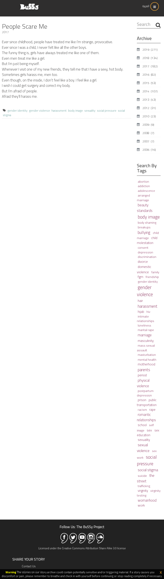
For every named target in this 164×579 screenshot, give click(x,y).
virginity (143, 490)
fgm (141, 277)
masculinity (146, 340)
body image (75, 110)
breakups (144, 227)
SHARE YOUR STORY (28, 559)
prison (142, 400)
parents (144, 370)
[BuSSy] (29, 5)
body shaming (147, 222)
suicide (143, 476)
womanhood (147, 500)
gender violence (39, 110)
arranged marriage (143, 197)
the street (145, 478)
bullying (144, 232)
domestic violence (144, 269)
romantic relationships (146, 417)
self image (145, 427)
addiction (144, 186)
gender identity (17, 110)
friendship (152, 277)
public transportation (147, 402)
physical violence (143, 383)
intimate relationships (145, 319)
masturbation (147, 354)
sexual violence (143, 447)
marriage (145, 334)
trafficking (144, 486)
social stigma (148, 469)
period (142, 375)
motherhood (146, 364)
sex (150, 430)
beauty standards (144, 208)
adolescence (146, 190)
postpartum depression (145, 393)
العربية (145, 6)
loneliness (144, 325)
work (141, 505)
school (142, 425)
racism (143, 409)
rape (152, 409)
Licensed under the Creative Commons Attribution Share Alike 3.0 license (82, 548)
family (155, 272)
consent (143, 247)
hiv (148, 312)
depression (145, 252)
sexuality (89, 110)
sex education (148, 432)
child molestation (147, 240)
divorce (143, 261)
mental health (147, 359)
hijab (141, 312)
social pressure (106, 110)
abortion (143, 181)
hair (140, 300)
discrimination (147, 257)
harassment (59, 110)
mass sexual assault (146, 348)
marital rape (146, 330)
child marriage (148, 235)
